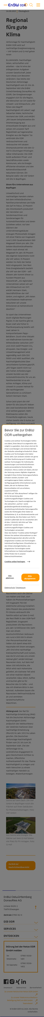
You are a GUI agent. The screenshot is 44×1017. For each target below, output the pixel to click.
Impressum (21, 588)
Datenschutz (10, 588)
